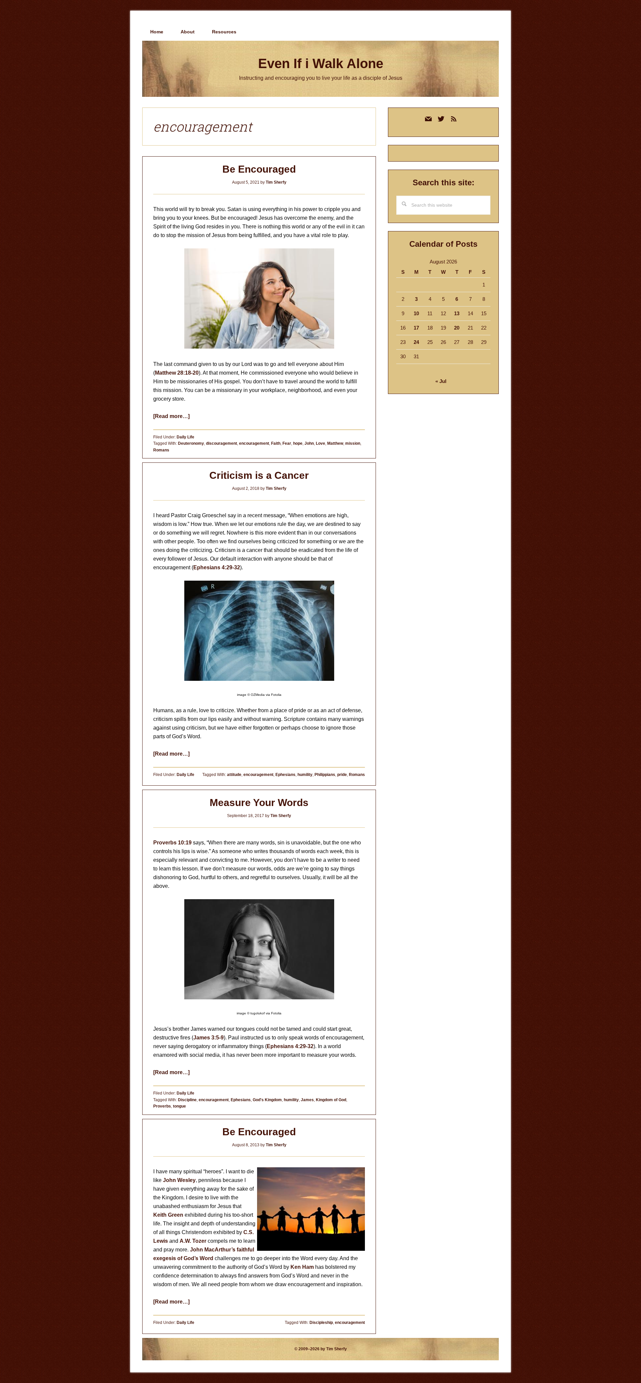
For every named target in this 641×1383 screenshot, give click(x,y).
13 (456, 313)
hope (297, 443)
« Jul (440, 381)
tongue (179, 1106)
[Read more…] (171, 416)
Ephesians (285, 774)
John (309, 443)
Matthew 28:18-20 (177, 373)
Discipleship (321, 1322)
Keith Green (168, 1215)
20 (456, 328)
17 (416, 328)
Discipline (187, 1100)
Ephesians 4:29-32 (216, 567)
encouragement (254, 443)
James (307, 1100)
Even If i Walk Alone (320, 63)
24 (416, 342)
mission (352, 443)
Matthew (335, 443)
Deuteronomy (191, 443)
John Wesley (179, 1180)
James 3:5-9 (208, 1037)
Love (320, 443)
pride (342, 774)
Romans (161, 450)
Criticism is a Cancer (259, 475)
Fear (286, 443)
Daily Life (185, 437)
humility (304, 774)
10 (416, 313)
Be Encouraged (259, 169)
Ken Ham (302, 1267)
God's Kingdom (267, 1100)
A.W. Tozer (193, 1241)
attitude (234, 774)
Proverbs (162, 1106)
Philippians (324, 774)
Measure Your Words (259, 802)
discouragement (221, 443)
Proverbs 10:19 (172, 842)
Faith (275, 443)
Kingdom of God (331, 1100)
